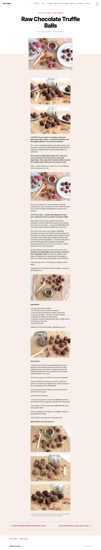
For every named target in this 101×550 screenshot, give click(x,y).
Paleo (33, 515)
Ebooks (72, 3)
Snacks (48, 13)
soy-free (51, 515)
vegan (61, 515)
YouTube (49, 3)
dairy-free (50, 514)
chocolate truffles (42, 514)
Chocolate (41, 13)
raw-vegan (45, 515)
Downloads (80, 3)
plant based (39, 515)
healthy (67, 514)
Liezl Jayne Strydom (46, 31)
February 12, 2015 (59, 31)
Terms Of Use (23, 539)
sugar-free (56, 515)
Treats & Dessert (57, 13)
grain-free (62, 514)
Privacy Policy (13, 539)
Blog (43, 3)
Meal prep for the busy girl (61, 3)
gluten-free (56, 514)
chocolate (35, 514)
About (88, 3)
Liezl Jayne (7, 3)
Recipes (36, 3)
